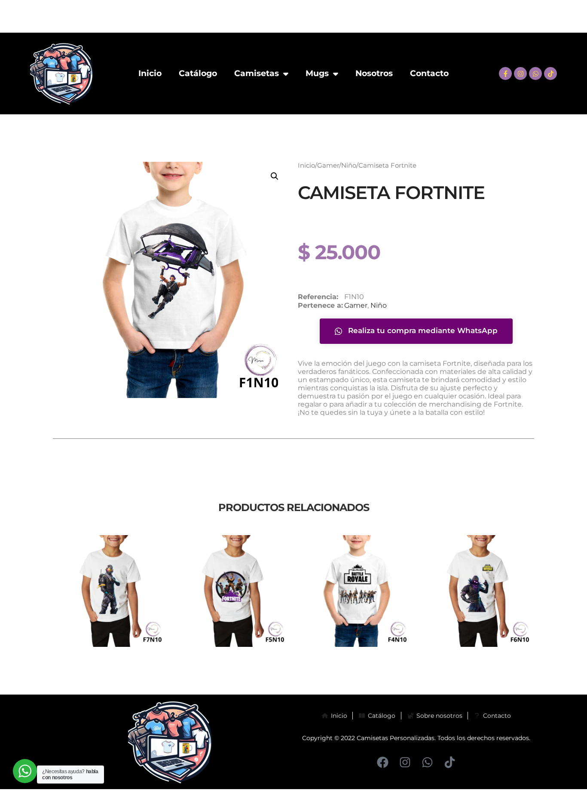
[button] (274, 176)
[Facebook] (382, 762)
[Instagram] (520, 73)
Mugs (317, 73)
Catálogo (198, 73)
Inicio (150, 73)
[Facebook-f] (505, 73)
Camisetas (256, 73)
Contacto (429, 73)
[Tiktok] (550, 73)
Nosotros (374, 73)
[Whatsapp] (535, 73)
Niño (348, 165)
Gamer (328, 165)
